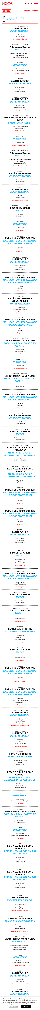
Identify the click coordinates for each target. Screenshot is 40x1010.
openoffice (20, 65)
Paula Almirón (20, 898)
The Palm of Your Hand (20, 757)
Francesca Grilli (20, 208)
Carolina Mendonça (20, 629)
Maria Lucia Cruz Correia (20, 238)
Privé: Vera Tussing (20, 174)
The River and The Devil (20, 900)
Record (20, 211)
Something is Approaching (20, 632)
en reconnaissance (20, 84)
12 (13, 20)
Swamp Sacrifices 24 (19, 123)
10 (7, 20)
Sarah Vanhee (20, 29)
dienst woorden (20, 31)
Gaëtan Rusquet (20, 81)
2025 (4, 21)
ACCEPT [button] (26, 1006)
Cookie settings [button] (13, 1006)
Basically (20, 50)
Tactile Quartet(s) (20, 304)
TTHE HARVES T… (20, 942)
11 (10, 20)
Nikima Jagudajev (20, 47)
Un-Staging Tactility (20, 176)
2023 (4, 16)
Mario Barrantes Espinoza (20, 341)
